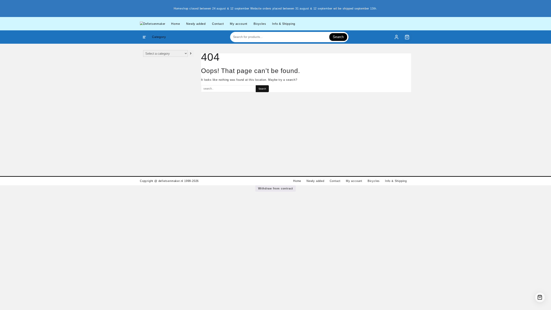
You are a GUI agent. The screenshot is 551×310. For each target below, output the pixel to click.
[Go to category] (190, 53)
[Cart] (407, 37)
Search (338, 37)
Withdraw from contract (275, 188)
